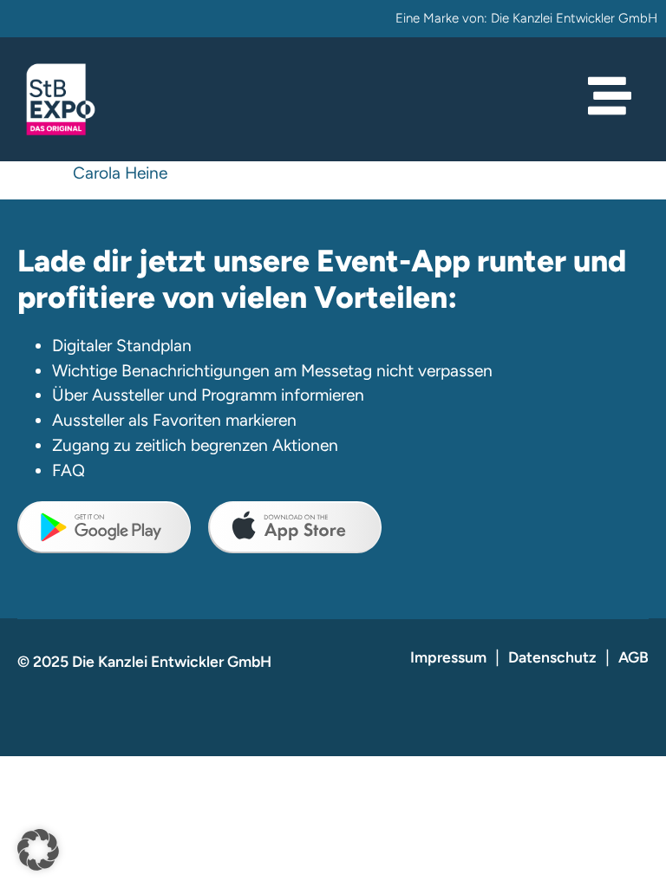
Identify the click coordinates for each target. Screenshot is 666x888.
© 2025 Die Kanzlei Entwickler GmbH (144, 661)
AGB (633, 657)
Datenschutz (552, 657)
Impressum (448, 657)
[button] (38, 850)
